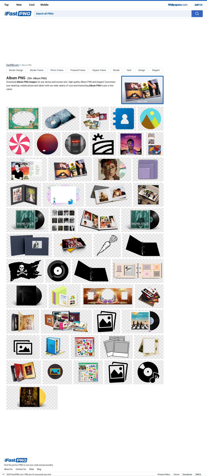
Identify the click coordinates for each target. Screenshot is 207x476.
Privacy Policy (164, 474)
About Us (8, 469)
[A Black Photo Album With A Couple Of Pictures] (23, 195)
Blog (39, 469)
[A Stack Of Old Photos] (148, 347)
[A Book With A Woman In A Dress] (23, 372)
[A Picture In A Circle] (57, 372)
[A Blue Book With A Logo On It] (55, 347)
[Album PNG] (142, 90)
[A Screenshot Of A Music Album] (26, 169)
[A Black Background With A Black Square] (103, 144)
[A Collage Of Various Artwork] (63, 220)
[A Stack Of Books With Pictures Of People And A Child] (149, 296)
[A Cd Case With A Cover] (60, 119)
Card (129, 70)
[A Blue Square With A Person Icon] (123, 119)
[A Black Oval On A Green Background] (23, 119)
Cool (31, 4)
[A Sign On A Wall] (75, 144)
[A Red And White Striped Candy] (19, 144)
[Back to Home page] (18, 13)
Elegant (156, 70)
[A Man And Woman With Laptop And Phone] (63, 195)
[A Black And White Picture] (106, 322)
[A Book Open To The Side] (22, 322)
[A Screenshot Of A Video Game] (154, 144)
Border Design (16, 70)
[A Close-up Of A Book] (137, 271)
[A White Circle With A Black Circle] (58, 271)
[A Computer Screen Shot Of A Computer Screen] (85, 347)
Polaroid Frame (77, 70)
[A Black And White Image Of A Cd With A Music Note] (148, 372)
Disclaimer (187, 474)
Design (141, 70)
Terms (176, 474)
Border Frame (36, 70)
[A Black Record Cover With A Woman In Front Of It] (27, 220)
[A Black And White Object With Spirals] (142, 245)
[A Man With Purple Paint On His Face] (131, 144)
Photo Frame (56, 70)
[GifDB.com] (198, 4)
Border (116, 70)
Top (6, 4)
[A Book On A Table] (148, 195)
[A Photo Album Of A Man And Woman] (99, 220)
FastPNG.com (12, 65)
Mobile (44, 4)
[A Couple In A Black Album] (29, 245)
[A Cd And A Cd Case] (112, 169)
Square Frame (99, 70)
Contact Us (21, 469)
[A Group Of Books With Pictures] (95, 119)
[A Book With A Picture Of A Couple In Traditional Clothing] (73, 245)
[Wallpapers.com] (178, 4)
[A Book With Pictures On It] (65, 296)
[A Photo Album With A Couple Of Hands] (70, 169)
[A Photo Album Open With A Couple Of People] (108, 195)
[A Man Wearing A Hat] (26, 296)
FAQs (31, 469)
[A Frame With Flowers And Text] (107, 296)
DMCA (198, 474)
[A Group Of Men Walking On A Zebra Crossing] (142, 322)
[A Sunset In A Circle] (47, 144)
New (19, 4)
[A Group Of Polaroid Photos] (116, 347)
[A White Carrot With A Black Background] (107, 245)
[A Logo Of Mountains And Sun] (150, 119)
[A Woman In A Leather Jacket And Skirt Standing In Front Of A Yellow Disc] (32, 398)
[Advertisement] (103, 39)
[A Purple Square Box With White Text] (148, 169)
